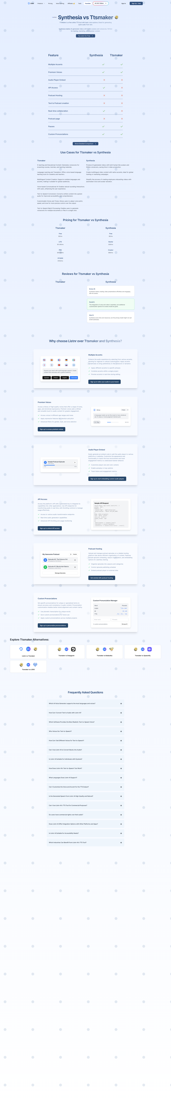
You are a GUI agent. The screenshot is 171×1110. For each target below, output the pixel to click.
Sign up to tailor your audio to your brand (104, 382)
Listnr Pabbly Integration (129, 1093)
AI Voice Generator (107, 997)
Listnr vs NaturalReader (150, 1026)
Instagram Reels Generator (110, 1027)
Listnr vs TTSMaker (148, 1064)
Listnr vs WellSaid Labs (149, 1021)
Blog (11, 1008)
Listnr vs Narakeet (148, 1058)
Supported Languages (17, 999)
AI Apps (144, 1080)
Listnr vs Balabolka (148, 1069)
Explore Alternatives (149, 1077)
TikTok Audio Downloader (130, 1036)
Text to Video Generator (109, 1032)
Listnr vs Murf (147, 1005)
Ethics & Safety (126, 1007)
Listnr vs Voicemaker (149, 1002)
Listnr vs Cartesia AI (149, 1056)
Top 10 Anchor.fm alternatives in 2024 (23, 1017)
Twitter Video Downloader (130, 1038)
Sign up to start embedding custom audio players (107, 479)
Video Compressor (127, 1052)
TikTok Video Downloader (130, 1033)
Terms (123, 1005)
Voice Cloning (60, 3)
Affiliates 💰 (71, 3)
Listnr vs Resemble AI (149, 1029)
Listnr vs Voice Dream (149, 1037)
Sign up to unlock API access (50, 528)
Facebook (145, 1088)
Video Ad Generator (107, 1019)
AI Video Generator (107, 1022)
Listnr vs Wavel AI (148, 1045)
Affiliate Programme (17, 1002)
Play (98, 422)
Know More (15, 971)
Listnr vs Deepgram (149, 1066)
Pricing (50, 3)
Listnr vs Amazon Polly (149, 1050)
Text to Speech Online (108, 999)
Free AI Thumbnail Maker (129, 1041)
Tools (79, 3)
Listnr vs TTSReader (149, 1053)
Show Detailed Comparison (84, 144)
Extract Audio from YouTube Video (127, 1020)
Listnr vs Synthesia (148, 1023)
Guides (123, 999)
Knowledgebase (15, 997)
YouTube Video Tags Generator (107, 1055)
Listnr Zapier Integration (129, 1091)
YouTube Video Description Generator (110, 1065)
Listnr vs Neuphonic (149, 1039)
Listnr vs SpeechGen (149, 1061)
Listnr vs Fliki (146, 1007)
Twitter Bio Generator (108, 1052)
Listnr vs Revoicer (148, 1034)
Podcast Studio (106, 1007)
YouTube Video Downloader (130, 1014)
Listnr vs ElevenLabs (149, 1018)
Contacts (124, 997)
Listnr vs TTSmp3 (148, 997)
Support (124, 994)
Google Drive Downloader (130, 1044)
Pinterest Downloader (128, 1049)
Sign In (123, 3)
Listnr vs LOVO (147, 1074)
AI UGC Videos (99, 3)
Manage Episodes (60, 573)
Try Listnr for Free (84, 36)
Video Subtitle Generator (109, 1030)
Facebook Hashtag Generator (107, 1045)
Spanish (46, 377)
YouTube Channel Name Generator (109, 1036)
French (56, 377)
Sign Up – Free (136, 3)
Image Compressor (127, 1054)
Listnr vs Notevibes (148, 1010)
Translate (88, 3)
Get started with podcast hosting (101, 578)
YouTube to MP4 (126, 1016)
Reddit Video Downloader (130, 1046)
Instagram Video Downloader (127, 1029)
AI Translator (105, 1013)
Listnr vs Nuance (147, 1042)
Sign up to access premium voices (51, 429)
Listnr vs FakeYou (148, 1013)
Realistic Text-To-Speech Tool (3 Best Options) (26, 1037)
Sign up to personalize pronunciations (53, 625)
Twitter (144, 1091)
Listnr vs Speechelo (148, 999)
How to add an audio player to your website (25, 1045)
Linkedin (145, 1093)
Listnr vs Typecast (148, 1031)
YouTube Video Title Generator (107, 1060)
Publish (75, 554)
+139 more (74, 377)
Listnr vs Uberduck (148, 1015)
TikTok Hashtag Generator (109, 1049)
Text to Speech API (127, 1088)
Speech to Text (105, 1002)
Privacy (123, 1002)
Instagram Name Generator (106, 1041)
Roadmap (13, 1005)
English (65, 377)
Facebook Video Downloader (126, 1025)
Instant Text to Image (128, 1060)
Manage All (124, 624)
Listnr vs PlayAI (147, 994)
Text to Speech (105, 994)
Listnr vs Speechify (148, 1072)
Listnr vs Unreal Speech (150, 1048)
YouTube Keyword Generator (107, 1069)
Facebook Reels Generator (109, 1024)
